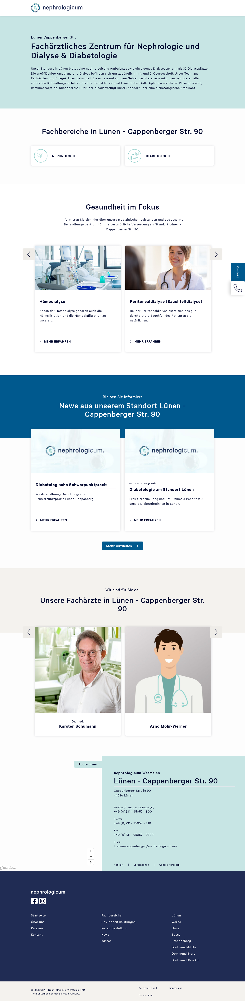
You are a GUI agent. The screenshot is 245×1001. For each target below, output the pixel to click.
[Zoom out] (91, 856)
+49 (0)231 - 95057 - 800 (133, 811)
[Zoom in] (91, 851)
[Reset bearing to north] (91, 862)
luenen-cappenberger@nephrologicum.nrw (146, 846)
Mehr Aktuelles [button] (119, 545)
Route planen (89, 764)
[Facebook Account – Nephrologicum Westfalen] (35, 901)
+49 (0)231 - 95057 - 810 (132, 823)
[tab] (118, 864)
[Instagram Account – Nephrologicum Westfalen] (43, 901)
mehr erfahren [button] (80, 674)
